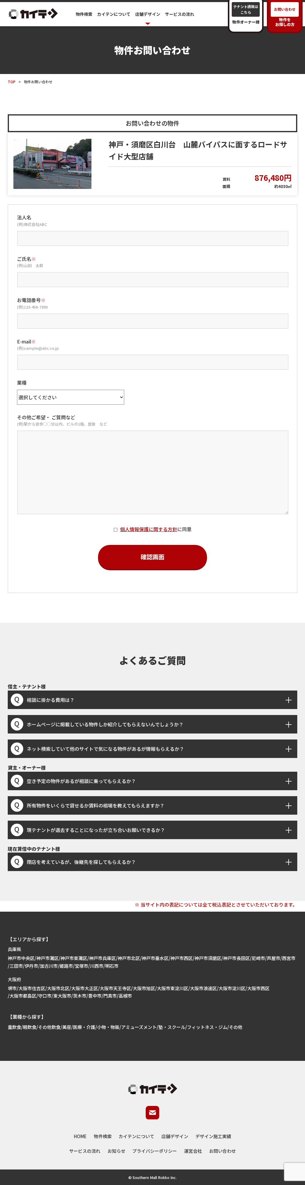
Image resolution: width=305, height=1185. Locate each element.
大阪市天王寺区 (115, 988)
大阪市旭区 (144, 988)
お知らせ (116, 1151)
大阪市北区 (58, 988)
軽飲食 (29, 1027)
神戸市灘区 (47, 958)
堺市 (12, 988)
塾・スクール (171, 1027)
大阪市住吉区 (31, 988)
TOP (11, 81)
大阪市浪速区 (203, 988)
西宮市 (288, 958)
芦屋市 (273, 958)
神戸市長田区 (236, 958)
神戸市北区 (129, 958)
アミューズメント (139, 1027)
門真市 (110, 996)
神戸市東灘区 (73, 958)
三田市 (16, 966)
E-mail (26, 341)
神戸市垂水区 (155, 958)
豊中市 (95, 996)
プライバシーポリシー (154, 1151)
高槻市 (125, 996)
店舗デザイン (174, 1136)
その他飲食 (49, 1027)
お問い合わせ (222, 1151)
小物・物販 (108, 1027)
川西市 (96, 966)
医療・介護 (84, 1027)
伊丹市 (31, 966)
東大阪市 (62, 996)
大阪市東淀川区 (172, 988)
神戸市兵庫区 (102, 958)
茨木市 (79, 996)
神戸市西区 (181, 958)
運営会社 (193, 1151)
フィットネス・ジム (207, 1027)
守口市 (45, 996)
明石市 (112, 966)
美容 (66, 1027)
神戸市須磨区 (207, 958)
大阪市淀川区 (232, 988)
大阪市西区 (258, 988)
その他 (235, 1027)
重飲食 (14, 1027)
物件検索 (84, 14)
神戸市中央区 (21, 958)
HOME (80, 1136)
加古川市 (49, 966)
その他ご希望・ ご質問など (46, 417)
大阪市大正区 (84, 988)
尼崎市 (258, 958)
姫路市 (66, 966)
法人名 (24, 217)
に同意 (156, 529)
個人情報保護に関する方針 (148, 529)
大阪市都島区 (23, 996)
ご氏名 (26, 258)
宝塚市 (81, 966)
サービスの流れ (179, 14)
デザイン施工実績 (213, 1136)
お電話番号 (31, 299)
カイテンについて (113, 14)
